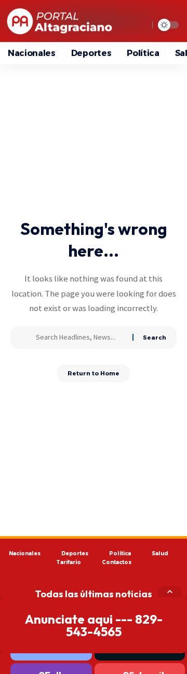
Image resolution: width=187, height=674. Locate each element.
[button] (170, 591)
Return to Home (93, 373)
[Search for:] (80, 337)
